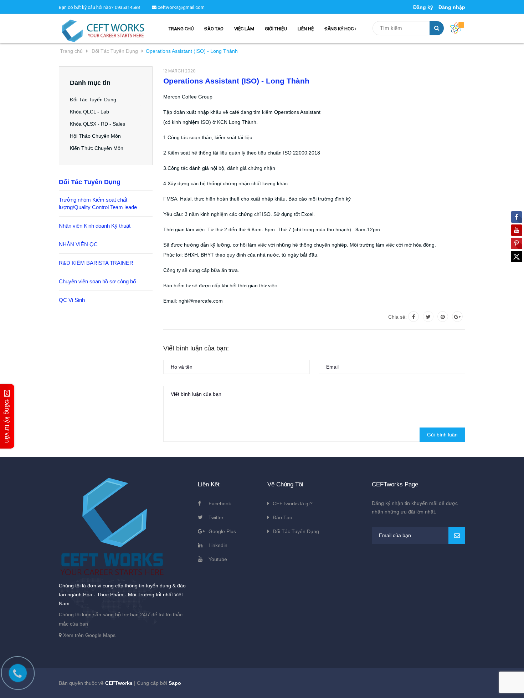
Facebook (220, 503)
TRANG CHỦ (181, 28)
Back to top (428, 685)
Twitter (216, 517)
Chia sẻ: (397, 317)
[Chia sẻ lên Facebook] (413, 316)
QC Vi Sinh (72, 300)
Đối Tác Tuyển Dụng (93, 99)
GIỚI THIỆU (276, 28)
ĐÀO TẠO (214, 28)
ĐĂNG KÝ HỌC (339, 28)
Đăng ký (423, 7)
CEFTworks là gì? (293, 503)
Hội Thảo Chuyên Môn (95, 136)
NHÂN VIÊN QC (78, 244)
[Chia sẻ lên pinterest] (442, 316)
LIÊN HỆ (306, 28)
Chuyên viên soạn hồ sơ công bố (97, 281)
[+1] (457, 316)
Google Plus (222, 531)
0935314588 (127, 7)
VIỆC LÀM (244, 28)
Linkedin (218, 545)
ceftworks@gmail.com (180, 7)
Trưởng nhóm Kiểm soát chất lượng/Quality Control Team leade (98, 203)
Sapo (175, 683)
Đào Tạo (282, 517)
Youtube (218, 559)
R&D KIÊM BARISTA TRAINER (96, 263)
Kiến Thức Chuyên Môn (96, 148)
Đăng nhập (451, 7)
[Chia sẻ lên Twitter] (428, 316)
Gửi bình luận (442, 434)
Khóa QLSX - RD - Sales (97, 124)
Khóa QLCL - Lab (89, 112)
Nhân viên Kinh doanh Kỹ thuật (94, 226)
